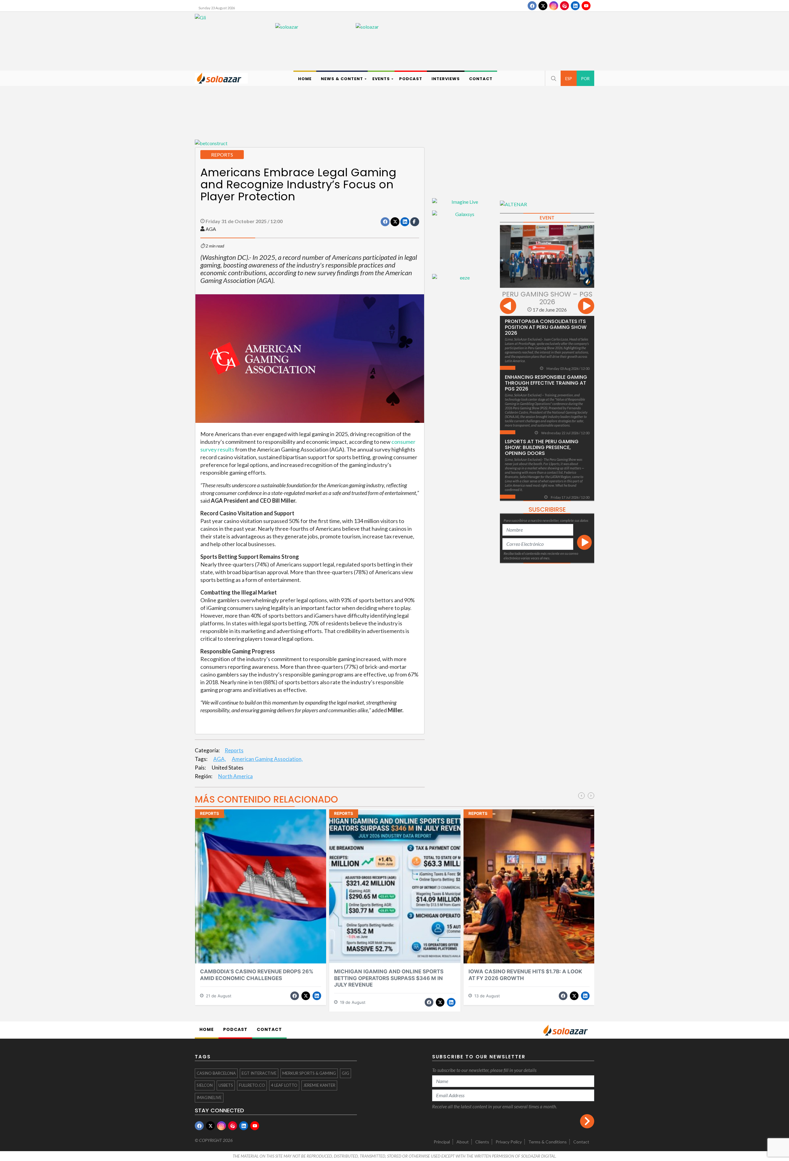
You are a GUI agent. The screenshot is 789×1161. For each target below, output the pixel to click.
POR (585, 78)
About (462, 1141)
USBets (226, 1085)
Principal (442, 1141)
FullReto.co (252, 1085)
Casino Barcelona (216, 1073)
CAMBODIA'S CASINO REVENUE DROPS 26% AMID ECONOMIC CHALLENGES (256, 974)
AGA (211, 229)
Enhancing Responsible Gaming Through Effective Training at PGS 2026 (546, 383)
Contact (581, 1141)
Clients (482, 1141)
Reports (234, 750)
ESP (568, 78)
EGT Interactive (259, 1073)
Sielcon (205, 1085)
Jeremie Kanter (319, 1085)
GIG (345, 1073)
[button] (553, 78)
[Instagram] (553, 5)
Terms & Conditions (547, 1141)
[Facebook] (532, 5)
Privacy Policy (509, 1141)
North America (235, 776)
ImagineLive (209, 1097)
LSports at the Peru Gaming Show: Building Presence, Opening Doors (541, 447)
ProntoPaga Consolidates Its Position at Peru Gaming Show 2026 (546, 327)
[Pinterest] (564, 5)
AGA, (219, 759)
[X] (542, 5)
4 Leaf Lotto (284, 1085)
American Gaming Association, (267, 759)
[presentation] (508, 307)
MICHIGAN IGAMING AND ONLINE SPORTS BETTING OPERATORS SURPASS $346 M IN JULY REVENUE (389, 978)
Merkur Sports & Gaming (309, 1073)
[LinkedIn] (575, 5)
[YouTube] (586, 5)
